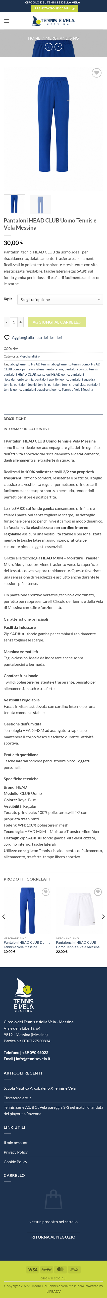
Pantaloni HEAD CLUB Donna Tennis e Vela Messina (27, 944)
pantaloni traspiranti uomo (41, 389)
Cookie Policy (15, 1161)
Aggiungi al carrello (57, 322)
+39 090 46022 (35, 1052)
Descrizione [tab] (15, 419)
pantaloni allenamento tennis (42, 369)
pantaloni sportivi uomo (51, 379)
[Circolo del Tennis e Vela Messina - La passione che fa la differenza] (53, 20)
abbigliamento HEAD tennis (30, 364)
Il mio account (16, 1142)
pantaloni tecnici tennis (30, 385)
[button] (7, 21)
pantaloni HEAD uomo (53, 374)
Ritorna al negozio (53, 1237)
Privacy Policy (16, 1152)
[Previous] (4, 926)
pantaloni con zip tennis (81, 369)
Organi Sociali (54, 1278)
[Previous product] (58, 47)
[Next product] (49, 47)
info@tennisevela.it (33, 1058)
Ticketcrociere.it (17, 1097)
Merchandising (62, 38)
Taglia (8, 299)
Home (34, 38)
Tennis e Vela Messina (77, 389)
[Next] (103, 926)
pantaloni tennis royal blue (66, 385)
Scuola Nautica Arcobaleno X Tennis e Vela (40, 1088)
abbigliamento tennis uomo (70, 364)
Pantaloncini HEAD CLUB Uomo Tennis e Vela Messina (78, 944)
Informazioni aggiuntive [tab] (27, 429)
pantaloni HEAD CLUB (20, 374)
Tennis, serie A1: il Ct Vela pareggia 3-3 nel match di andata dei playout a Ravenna (53, 1110)
